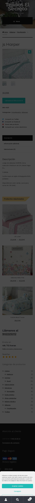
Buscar (17, 499)
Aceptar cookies (17, 486)
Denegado (17, 491)
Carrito (27, 497)
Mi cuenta (6, 499)
